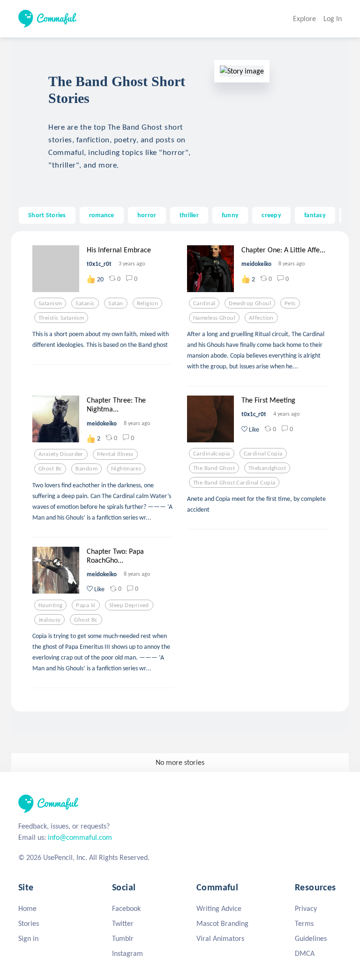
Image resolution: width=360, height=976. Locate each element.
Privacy (306, 908)
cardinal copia (263, 453)
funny (230, 215)
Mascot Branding (222, 923)
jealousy (49, 619)
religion (147, 303)
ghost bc (50, 468)
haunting (50, 605)
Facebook (126, 908)
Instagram (127, 953)
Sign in (28, 938)
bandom (86, 468)
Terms (304, 923)
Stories (28, 923)
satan (115, 303)
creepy (271, 215)
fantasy (315, 215)
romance (101, 215)
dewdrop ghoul (250, 303)
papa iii (85, 605)
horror (147, 215)
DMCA (305, 953)
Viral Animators (220, 938)
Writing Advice (218, 908)
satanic (85, 303)
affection (261, 318)
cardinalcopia (211, 453)
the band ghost (214, 468)
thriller (189, 215)
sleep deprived (129, 605)
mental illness (115, 454)
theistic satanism (61, 318)
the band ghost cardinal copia (234, 482)
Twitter (123, 923)
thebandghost (267, 468)
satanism (50, 303)
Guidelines (311, 938)
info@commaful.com (80, 837)
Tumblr (123, 938)
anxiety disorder (60, 454)
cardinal (204, 303)
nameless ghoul (214, 318)
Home (27, 908)
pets (290, 303)
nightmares (126, 468)
